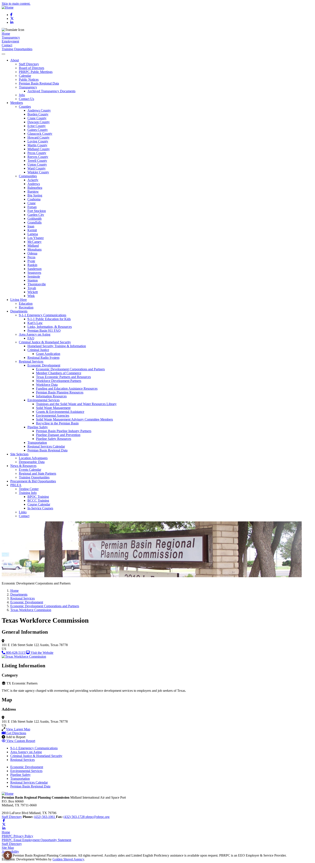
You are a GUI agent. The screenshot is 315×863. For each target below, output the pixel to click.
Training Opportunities (17, 49)
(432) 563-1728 (74, 817)
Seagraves (34, 272)
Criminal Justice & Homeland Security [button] (45, 342)
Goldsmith (34, 218)
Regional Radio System (43, 357)
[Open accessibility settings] (7, 855)
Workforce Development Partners (58, 381)
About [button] (14, 60)
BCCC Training (38, 500)
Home (6, 33)
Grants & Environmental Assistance (60, 411)
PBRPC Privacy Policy (17, 836)
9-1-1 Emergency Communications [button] (42, 315)
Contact (7, 45)
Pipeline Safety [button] (37, 427)
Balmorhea (34, 187)
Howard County (38, 137)
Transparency (11, 37)
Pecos (31, 257)
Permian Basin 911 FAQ (44, 330)
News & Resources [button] (23, 466)
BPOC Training (38, 496)
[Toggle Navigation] (3, 54)
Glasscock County (39, 133)
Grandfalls (34, 222)
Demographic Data (32, 462)
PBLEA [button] (15, 485)
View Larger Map (18, 729)
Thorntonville (36, 284)
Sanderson (34, 269)
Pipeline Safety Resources (53, 439)
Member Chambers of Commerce (58, 373)
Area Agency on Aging (26, 752)
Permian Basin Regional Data (39, 83)
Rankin (32, 265)
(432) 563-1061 (45, 817)
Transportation (37, 442)
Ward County (36, 168)
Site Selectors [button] (19, 454)
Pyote (31, 261)
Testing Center (29, 489)
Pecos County (36, 153)
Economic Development (26, 767)
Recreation (26, 307)
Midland (33, 245)
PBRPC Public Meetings (35, 72)
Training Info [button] (28, 493)
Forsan (32, 207)
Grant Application (48, 354)
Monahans (34, 249)
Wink (31, 296)
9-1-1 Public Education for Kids (49, 319)
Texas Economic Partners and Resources (63, 377)
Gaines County (37, 130)
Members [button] (16, 102)
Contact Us (26, 99)
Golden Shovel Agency (68, 859)
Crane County (36, 118)
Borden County (37, 114)
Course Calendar (38, 504)
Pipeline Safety (20, 775)
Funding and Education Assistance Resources (67, 388)
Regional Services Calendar (46, 446)
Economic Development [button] (43, 365)
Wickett (32, 292)
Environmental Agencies (52, 415)
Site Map (8, 847)
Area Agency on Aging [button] (34, 334)
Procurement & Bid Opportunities (33, 481)
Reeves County (37, 157)
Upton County (37, 164)
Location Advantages (33, 458)
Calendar (25, 75)
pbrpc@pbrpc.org (98, 817)
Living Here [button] (18, 299)
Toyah (31, 288)
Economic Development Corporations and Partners (70, 369)
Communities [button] (28, 176)
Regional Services (22, 760)
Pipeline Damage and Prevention (58, 435)
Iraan (30, 226)
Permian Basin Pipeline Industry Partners (63, 431)
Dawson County (38, 122)
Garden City (35, 215)
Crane (31, 203)
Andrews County (39, 110)
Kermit (32, 230)
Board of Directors (31, 68)
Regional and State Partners (37, 473)
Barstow (33, 191)
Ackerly (32, 180)
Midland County (38, 149)
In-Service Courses (40, 508)
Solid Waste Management (53, 408)
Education (26, 303)
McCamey (34, 242)
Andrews (33, 184)
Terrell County (37, 160)
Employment (10, 41)
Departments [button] (18, 311)
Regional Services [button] (31, 361)
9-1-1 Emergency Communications (34, 748)
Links (23, 512)
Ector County (36, 126)
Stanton (32, 280)
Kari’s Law (35, 323)
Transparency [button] (28, 87)
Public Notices (29, 79)
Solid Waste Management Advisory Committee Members (74, 419)
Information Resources (51, 396)
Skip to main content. (16, 3)
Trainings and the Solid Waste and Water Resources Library (76, 404)
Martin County (37, 145)
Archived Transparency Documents (51, 91)
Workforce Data (47, 384)
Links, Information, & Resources (49, 327)
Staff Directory (29, 64)
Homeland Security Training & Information (56, 346)
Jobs (22, 95)
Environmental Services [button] (43, 400)
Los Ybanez (35, 238)
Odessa (32, 253)
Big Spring (34, 195)
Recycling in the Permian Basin (57, 423)
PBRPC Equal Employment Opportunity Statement (36, 840)
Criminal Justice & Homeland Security (36, 756)
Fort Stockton (36, 211)
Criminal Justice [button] (38, 350)
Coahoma (33, 199)
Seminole (33, 276)
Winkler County (38, 172)
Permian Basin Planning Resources (59, 392)
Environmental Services (26, 771)
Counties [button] (25, 106)
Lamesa (32, 234)
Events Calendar (30, 469)
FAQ (30, 338)
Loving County (37, 141)
